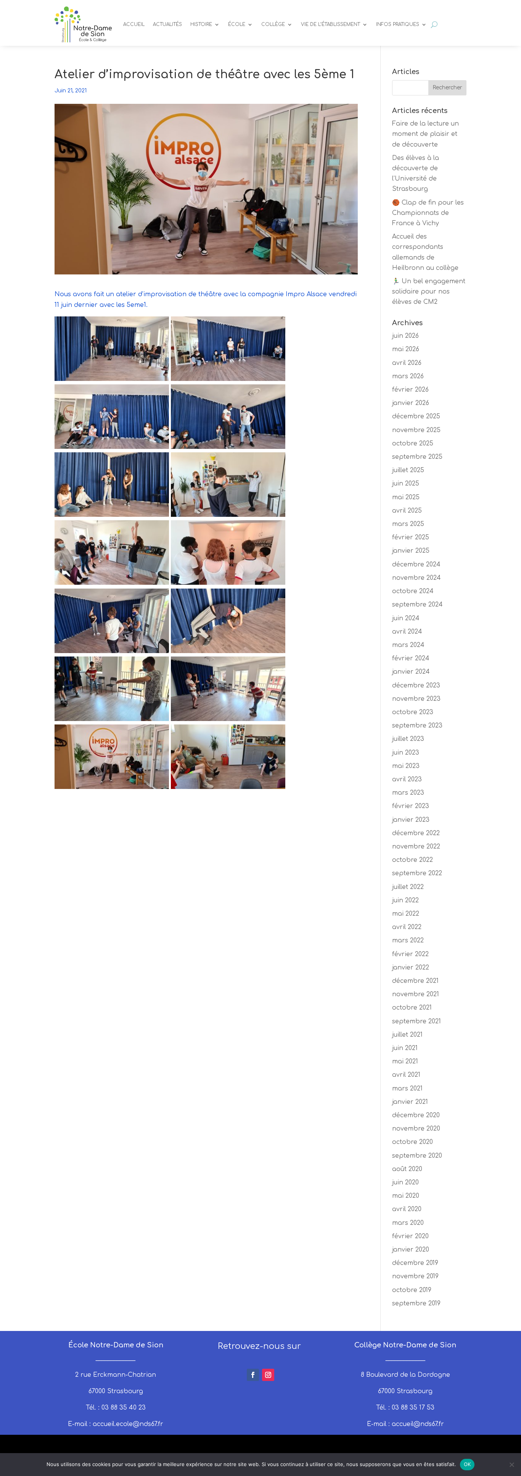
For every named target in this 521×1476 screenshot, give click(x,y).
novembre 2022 (416, 846)
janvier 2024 (411, 671)
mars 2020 (408, 1223)
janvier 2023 (410, 819)
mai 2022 (405, 913)
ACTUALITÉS (167, 24)
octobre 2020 (412, 1142)
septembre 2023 (417, 725)
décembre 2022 (416, 833)
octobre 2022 (412, 860)
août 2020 (407, 1169)
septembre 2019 (416, 1303)
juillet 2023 (408, 739)
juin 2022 (405, 900)
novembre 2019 (415, 1276)
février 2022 (410, 954)
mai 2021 (405, 1061)
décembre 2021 (415, 981)
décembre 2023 (416, 685)
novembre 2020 (416, 1128)
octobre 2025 (412, 443)
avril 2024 (407, 631)
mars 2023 (408, 792)
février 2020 (410, 1236)
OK (467, 1464)
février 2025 (410, 537)
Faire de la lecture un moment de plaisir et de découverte (425, 134)
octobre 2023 (412, 712)
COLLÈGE (273, 24)
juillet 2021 (407, 1034)
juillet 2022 (408, 887)
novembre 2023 (416, 698)
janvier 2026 (410, 403)
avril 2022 (406, 927)
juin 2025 (405, 483)
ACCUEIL (134, 24)
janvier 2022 (410, 967)
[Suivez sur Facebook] (253, 1375)
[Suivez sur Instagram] (268, 1375)
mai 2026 (405, 349)
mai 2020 (405, 1195)
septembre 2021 (416, 1021)
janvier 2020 (410, 1249)
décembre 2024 (416, 564)
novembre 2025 (416, 430)
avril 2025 (407, 510)
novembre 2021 (415, 994)
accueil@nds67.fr (418, 1424)
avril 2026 (406, 363)
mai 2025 (406, 497)
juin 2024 (406, 618)
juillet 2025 (408, 470)
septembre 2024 (417, 604)
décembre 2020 (416, 1115)
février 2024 (410, 658)
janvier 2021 (410, 1102)
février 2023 (410, 806)
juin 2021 (405, 1048)
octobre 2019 (411, 1290)
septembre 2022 (417, 873)
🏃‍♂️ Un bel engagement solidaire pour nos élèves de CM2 (428, 291)
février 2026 (410, 389)
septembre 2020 (417, 1155)
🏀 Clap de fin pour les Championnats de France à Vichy (428, 213)
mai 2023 (406, 766)
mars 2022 (408, 940)
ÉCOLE (236, 24)
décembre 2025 (416, 416)
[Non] (511, 1464)
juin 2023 (405, 752)
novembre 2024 (416, 577)
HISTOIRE (201, 24)
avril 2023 (407, 779)
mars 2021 (407, 1088)
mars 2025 (408, 524)
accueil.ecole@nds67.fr (128, 1424)
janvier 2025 (410, 550)
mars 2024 (408, 645)
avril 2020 (406, 1209)
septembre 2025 (417, 456)
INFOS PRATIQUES (397, 24)
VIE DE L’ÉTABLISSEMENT (330, 24)
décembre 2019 (415, 1263)
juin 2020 (405, 1182)
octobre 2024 (413, 591)
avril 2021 (406, 1074)
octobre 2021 (412, 1007)
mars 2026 (408, 376)
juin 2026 (405, 335)
